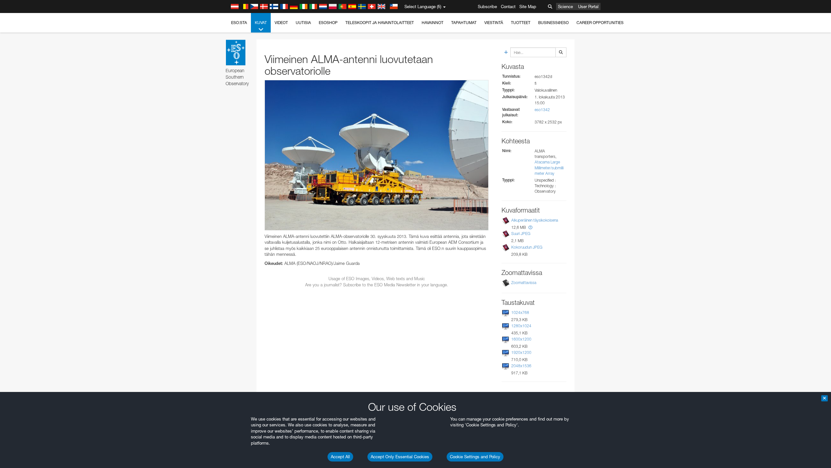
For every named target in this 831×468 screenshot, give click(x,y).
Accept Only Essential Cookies (400, 456)
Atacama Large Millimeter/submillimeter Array (549, 168)
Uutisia (303, 22)
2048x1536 (521, 365)
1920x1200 (521, 352)
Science (565, 6)
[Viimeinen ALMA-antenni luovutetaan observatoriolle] (376, 155)
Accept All (340, 456)
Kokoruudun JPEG (526, 247)
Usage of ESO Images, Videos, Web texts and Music (377, 278)
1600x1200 (521, 339)
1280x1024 (521, 325)
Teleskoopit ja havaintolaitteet (379, 22)
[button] (530, 227)
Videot (281, 22)
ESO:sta (239, 22)
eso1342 (542, 109)
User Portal (588, 6)
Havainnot (432, 22)
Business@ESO (553, 22)
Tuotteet (520, 22)
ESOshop (328, 22)
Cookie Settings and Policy (475, 456)
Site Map (527, 6)
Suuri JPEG (520, 233)
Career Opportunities (600, 22)
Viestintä (493, 22)
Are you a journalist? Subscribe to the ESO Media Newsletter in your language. (376, 284)
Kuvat (261, 22)
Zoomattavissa (523, 282)
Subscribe (487, 6)
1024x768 (520, 312)
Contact (508, 6)
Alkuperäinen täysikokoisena (534, 220)
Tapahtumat (464, 22)
